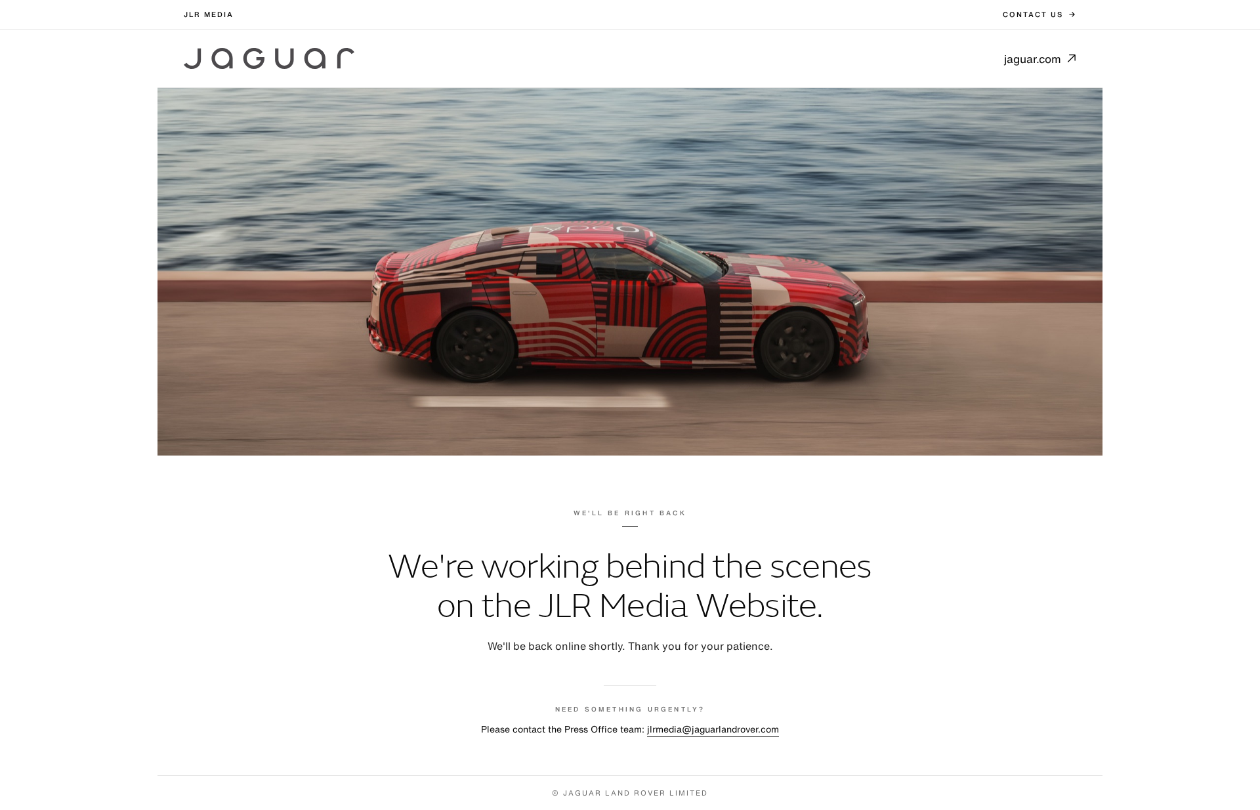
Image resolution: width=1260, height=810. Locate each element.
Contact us (1033, 14)
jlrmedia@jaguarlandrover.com (713, 729)
